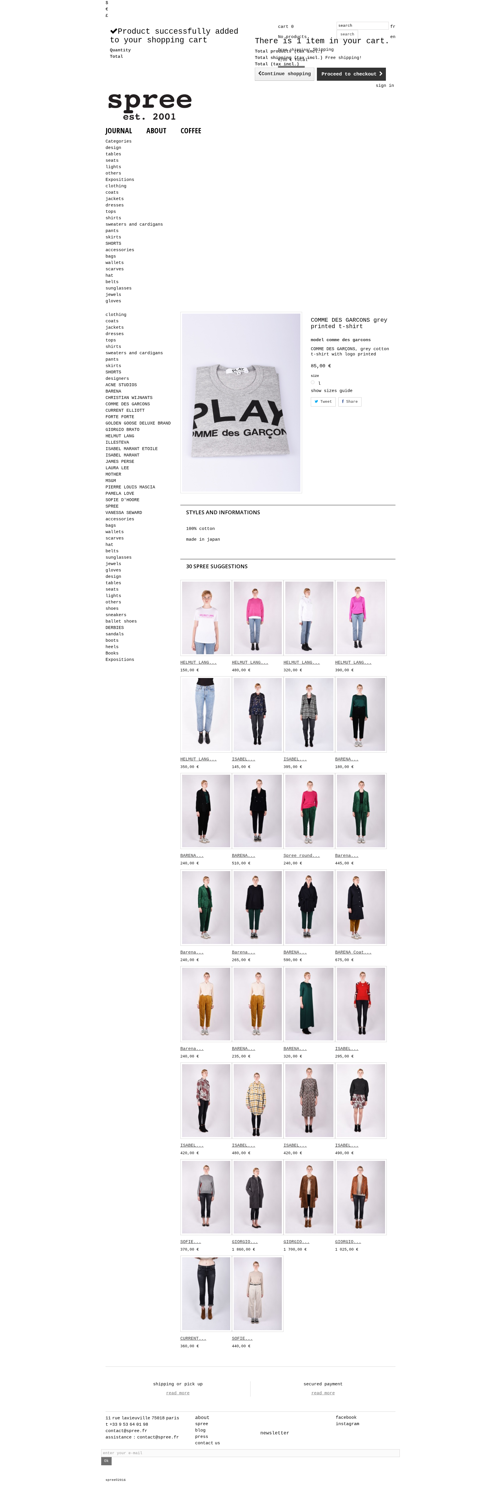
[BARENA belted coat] (309, 907)
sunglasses (119, 288)
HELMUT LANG (120, 436)
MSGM (111, 481)
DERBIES (115, 627)
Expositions (120, 179)
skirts (113, 237)
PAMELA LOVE (120, 493)
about (202, 1417)
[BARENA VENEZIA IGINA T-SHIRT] (361, 714)
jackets (115, 199)
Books (112, 653)
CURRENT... (193, 1338)
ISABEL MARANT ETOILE (132, 449)
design (113, 147)
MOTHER (113, 474)
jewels (113, 294)
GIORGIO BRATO (122, 429)
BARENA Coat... (353, 952)
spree (201, 1424)
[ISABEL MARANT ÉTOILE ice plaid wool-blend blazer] (309, 714)
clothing (116, 186)
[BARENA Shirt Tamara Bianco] (258, 1004)
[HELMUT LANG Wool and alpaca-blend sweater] (258, 618)
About (156, 130)
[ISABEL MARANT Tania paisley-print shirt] (206, 1100)
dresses (115, 205)
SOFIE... (190, 1242)
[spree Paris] (150, 106)
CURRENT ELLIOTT (125, 410)
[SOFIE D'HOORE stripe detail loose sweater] (206, 1197)
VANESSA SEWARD (124, 512)
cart (286, 26)
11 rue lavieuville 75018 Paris (142, 1418)
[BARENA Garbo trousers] (206, 811)
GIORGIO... (245, 1242)
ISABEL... (243, 759)
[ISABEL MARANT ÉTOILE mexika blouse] (258, 714)
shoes (112, 608)
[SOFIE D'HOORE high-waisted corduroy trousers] (258, 1294)
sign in (385, 85)
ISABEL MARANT (122, 455)
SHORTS (113, 243)
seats (112, 160)
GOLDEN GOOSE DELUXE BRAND (138, 423)
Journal (119, 130)
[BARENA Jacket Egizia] (258, 811)
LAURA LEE (117, 468)
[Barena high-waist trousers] (206, 907)
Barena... (347, 855)
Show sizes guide (332, 391)
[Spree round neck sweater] (309, 811)
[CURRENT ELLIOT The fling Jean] (206, 1294)
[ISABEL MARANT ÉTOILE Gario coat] (258, 1100)
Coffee (191, 130)
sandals (115, 634)
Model (317, 340)
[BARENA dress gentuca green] (309, 1004)
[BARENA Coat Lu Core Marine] (361, 907)
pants (112, 231)
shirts (113, 218)
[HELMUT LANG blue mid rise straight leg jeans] (206, 714)
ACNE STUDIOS (121, 385)
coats (112, 192)
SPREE (112, 506)
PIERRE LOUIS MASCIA (130, 487)
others (113, 173)
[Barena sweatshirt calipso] (258, 907)
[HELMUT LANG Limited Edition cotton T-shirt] (206, 618)
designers (117, 378)
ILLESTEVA (117, 442)
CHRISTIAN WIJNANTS (129, 397)
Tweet (325, 402)
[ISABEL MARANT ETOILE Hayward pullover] (361, 1004)
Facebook (346, 1417)
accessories (120, 250)
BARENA (113, 391)
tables (113, 154)
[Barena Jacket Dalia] (361, 811)
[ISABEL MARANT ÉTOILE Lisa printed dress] (309, 1100)
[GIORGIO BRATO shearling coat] (309, 1197)
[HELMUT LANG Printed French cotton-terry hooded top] (309, 618)
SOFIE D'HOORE (122, 500)
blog (200, 1430)
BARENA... (347, 759)
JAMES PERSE (120, 461)
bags (111, 256)
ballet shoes (121, 621)
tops (111, 211)
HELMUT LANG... (198, 662)
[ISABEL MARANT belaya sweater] (361, 1100)
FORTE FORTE (120, 417)
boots (112, 640)
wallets (115, 262)
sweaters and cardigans (134, 224)
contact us (207, 1443)
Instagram (347, 1424)
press (201, 1436)
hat (109, 275)
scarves (115, 269)
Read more (178, 1393)
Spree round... (302, 855)
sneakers (116, 615)
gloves (113, 301)
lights (113, 167)
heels (112, 647)
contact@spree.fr (126, 1431)
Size (316, 376)
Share (351, 402)
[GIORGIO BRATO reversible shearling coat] (258, 1197)
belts (112, 282)
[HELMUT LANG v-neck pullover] (361, 618)
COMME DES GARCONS (128, 404)
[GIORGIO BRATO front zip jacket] (361, 1197)
